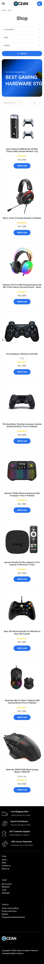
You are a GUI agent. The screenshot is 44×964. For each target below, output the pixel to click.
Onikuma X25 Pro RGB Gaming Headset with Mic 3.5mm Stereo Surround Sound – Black (22, 286)
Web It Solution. (17, 953)
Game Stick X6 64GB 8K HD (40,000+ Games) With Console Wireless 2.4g (22, 150)
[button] (3, 3)
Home (4, 10)
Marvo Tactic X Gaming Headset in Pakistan (22, 218)
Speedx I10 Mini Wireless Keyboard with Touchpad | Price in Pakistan (22, 494)
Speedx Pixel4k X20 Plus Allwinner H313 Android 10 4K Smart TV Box (22, 563)
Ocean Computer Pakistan (27, 950)
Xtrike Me (22, 776)
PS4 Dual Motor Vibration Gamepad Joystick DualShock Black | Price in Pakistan (22, 425)
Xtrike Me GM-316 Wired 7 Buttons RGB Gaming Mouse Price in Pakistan (22, 701)
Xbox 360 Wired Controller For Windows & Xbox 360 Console (22, 632)
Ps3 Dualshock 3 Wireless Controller (22, 354)
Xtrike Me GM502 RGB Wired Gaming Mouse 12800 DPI (22, 770)
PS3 (22, 358)
